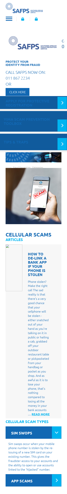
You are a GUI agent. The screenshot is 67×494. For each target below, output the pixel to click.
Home (9, 167)
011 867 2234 (18, 77)
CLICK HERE (17, 92)
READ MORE (41, 414)
